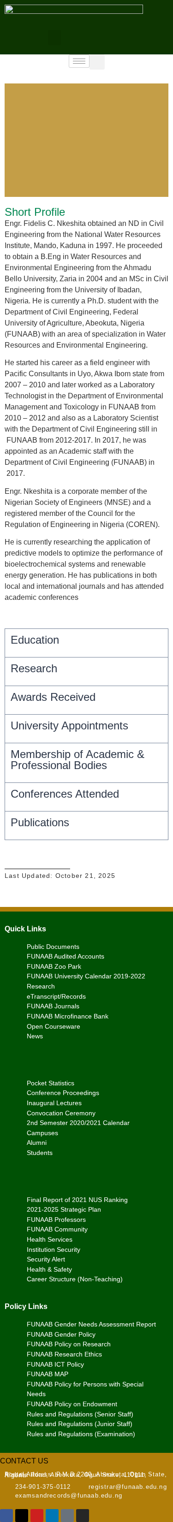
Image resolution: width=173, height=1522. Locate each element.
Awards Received (53, 697)
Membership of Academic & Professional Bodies (77, 759)
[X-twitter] (21, 1515)
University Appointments (69, 725)
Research (34, 668)
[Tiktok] (67, 1515)
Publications (40, 822)
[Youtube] (36, 1515)
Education (35, 640)
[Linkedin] (52, 1515)
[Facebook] (6, 1515)
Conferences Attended (65, 794)
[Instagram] (82, 1515)
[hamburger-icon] (79, 61)
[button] (54, 37)
